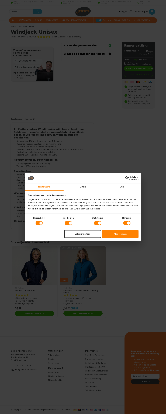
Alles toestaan (120, 234)
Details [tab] (83, 187)
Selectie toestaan (82, 234)
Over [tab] (122, 187)
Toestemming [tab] (44, 187)
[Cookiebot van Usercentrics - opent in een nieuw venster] (127, 178)
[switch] (68, 223)
